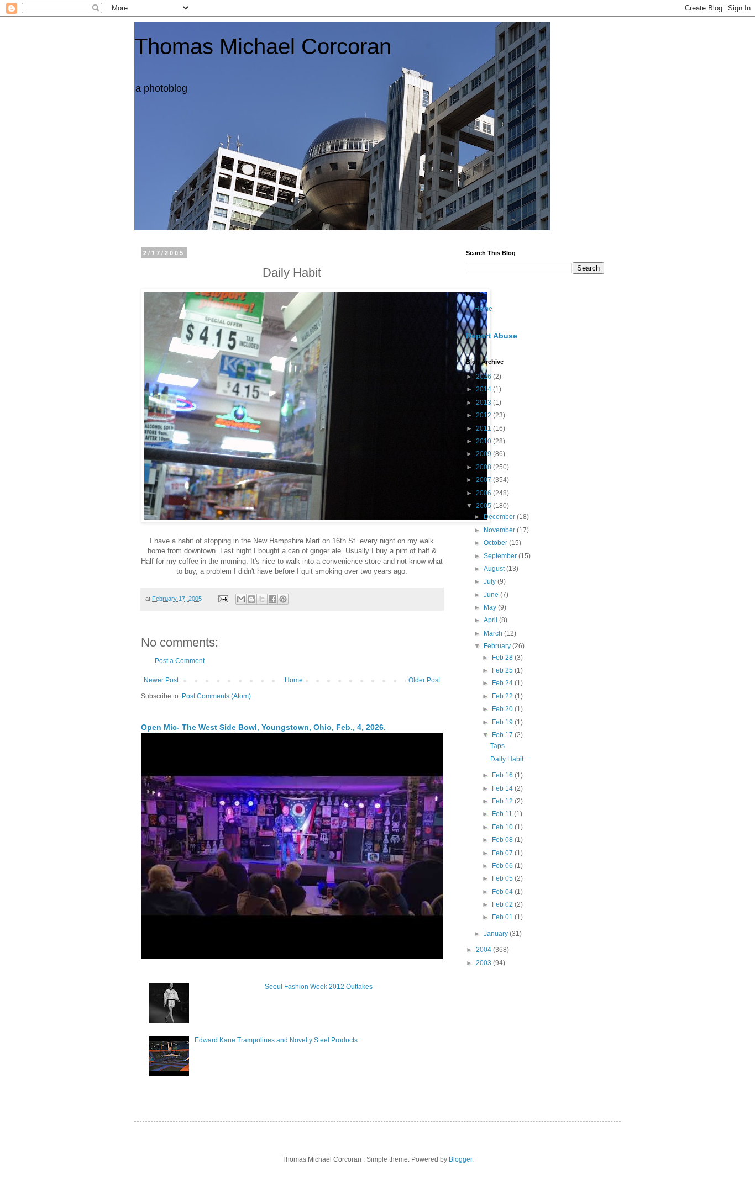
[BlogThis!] (251, 599)
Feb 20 (503, 709)
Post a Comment (180, 661)
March (494, 633)
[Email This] (241, 599)
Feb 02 (503, 904)
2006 (484, 493)
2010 (484, 441)
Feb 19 (503, 722)
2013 (484, 402)
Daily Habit (506, 759)
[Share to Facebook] (272, 599)
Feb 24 (503, 683)
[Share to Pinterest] (283, 599)
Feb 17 (503, 735)
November (500, 530)
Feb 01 (503, 917)
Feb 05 (503, 878)
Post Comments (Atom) (216, 696)
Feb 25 (503, 670)
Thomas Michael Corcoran (262, 46)
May (491, 607)
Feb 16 (503, 775)
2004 (484, 950)
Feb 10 (503, 827)
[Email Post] (223, 598)
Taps (497, 746)
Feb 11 (503, 814)
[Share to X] (262, 599)
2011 (484, 428)
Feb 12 (503, 801)
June (492, 595)
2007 (484, 480)
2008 (484, 467)
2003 (484, 963)
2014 (484, 389)
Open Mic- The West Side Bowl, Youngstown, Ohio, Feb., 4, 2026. (263, 727)
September (501, 556)
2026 (484, 376)
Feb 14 (503, 788)
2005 (484, 506)
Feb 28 (503, 657)
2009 (484, 454)
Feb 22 (503, 696)
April (491, 620)
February (498, 646)
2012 (484, 415)
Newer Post (161, 680)
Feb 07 (503, 853)
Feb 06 (503, 866)
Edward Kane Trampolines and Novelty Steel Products (276, 1040)
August (495, 569)
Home (294, 680)
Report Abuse (491, 335)
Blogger (460, 1159)
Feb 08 (503, 840)
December (500, 517)
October (496, 543)
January (497, 934)
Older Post (424, 680)
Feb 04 (503, 892)
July (490, 581)
